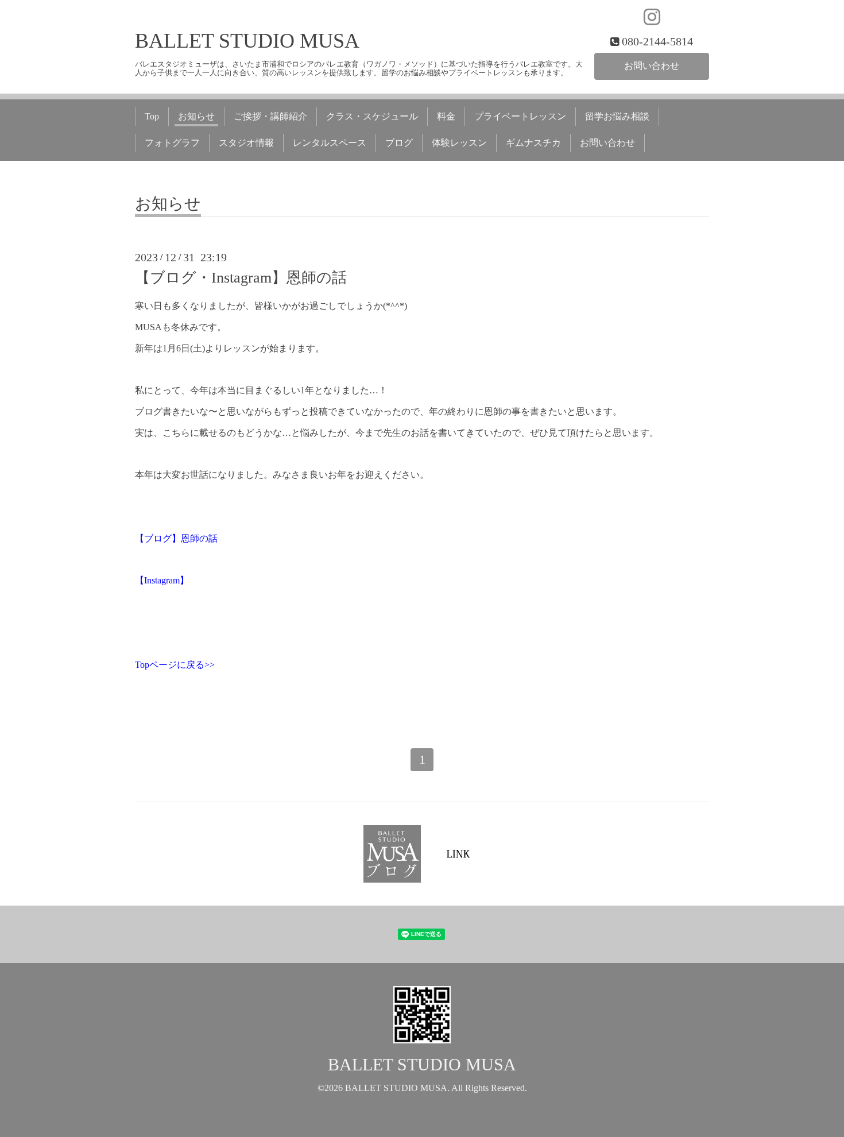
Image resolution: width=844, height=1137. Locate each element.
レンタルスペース (329, 143)
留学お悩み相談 (617, 116)
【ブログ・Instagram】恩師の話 (241, 277)
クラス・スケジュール (372, 116)
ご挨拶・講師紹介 (270, 116)
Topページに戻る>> (175, 665)
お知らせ (196, 116)
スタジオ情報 (246, 143)
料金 (446, 116)
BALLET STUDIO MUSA (247, 40)
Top (152, 116)
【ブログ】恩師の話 (176, 538)
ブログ (399, 143)
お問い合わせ (651, 66)
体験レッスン (459, 143)
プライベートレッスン (520, 116)
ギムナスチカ (533, 143)
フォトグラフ (172, 143)
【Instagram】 (162, 580)
